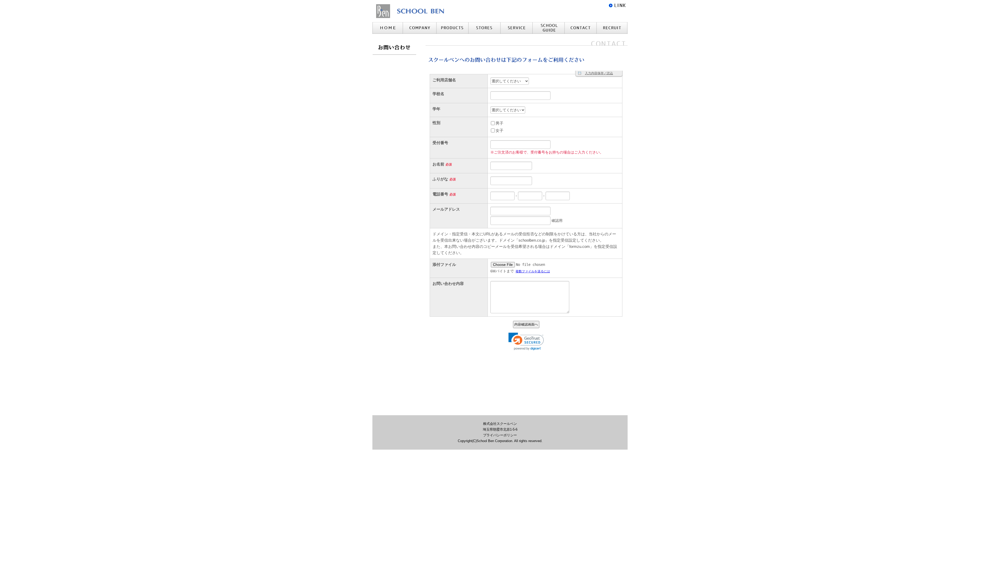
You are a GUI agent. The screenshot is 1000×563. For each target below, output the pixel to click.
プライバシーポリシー (500, 435)
